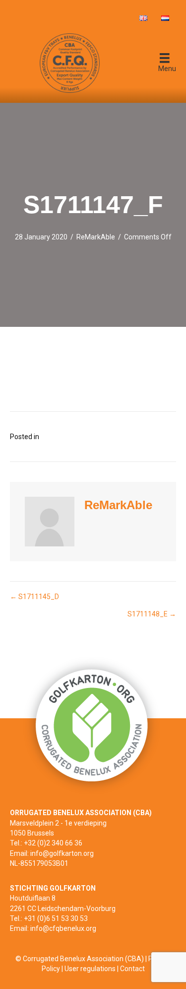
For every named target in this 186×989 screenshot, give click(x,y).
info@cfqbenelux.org (63, 928)
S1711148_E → (151, 614)
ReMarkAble (95, 237)
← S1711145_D (34, 597)
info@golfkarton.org (62, 853)
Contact (132, 969)
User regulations (90, 969)
